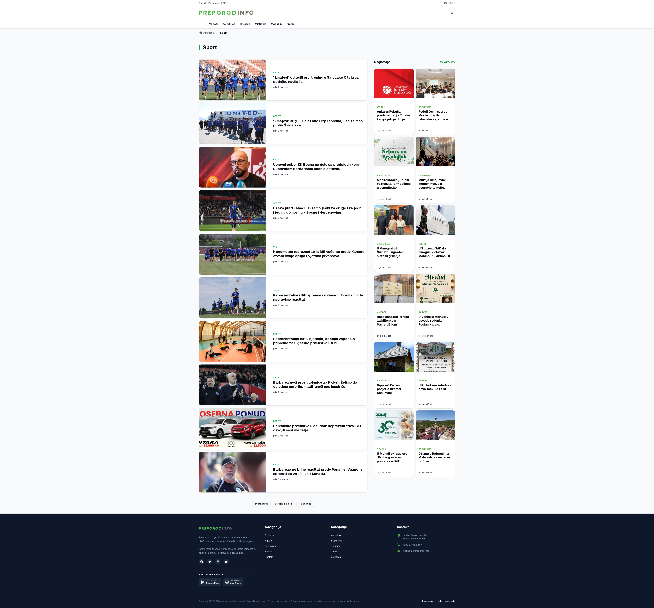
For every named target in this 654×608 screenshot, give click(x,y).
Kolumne (335, 546)
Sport (277, 72)
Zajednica (228, 24)
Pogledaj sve (447, 62)
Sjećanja (336, 556)
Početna (208, 33)
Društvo (245, 24)
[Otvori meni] (202, 24)
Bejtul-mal (336, 540)
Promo (290, 24)
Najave (422, 312)
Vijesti (213, 24)
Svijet (381, 107)
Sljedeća (306, 503)
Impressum (427, 601)
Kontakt (449, 3)
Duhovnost (271, 546)
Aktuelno (336, 535)
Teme (334, 551)
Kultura (268, 551)
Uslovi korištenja (446, 601)
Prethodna (261, 503)
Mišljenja (260, 24)
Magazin (276, 24)
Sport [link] (223, 33)
